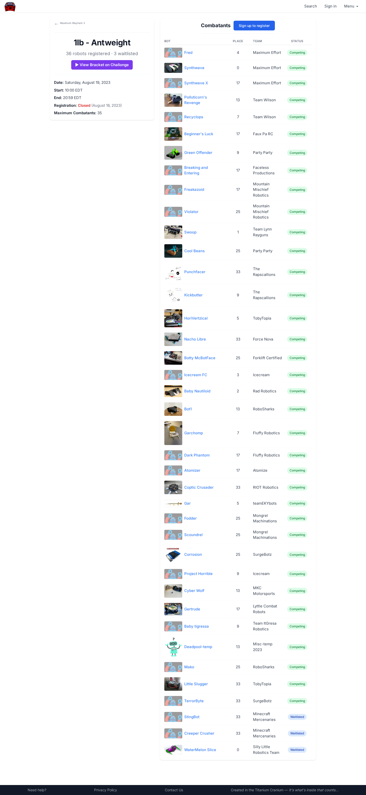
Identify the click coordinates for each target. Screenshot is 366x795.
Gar (187, 503)
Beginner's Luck (198, 133)
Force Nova (263, 339)
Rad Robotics (264, 391)
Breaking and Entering (196, 170)
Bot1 (188, 409)
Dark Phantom (197, 455)
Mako (189, 667)
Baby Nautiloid (197, 391)
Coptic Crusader (199, 487)
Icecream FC (195, 374)
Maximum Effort (267, 52)
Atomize (260, 470)
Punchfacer (194, 271)
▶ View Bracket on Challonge (102, 64)
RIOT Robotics (265, 487)
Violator (191, 211)
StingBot (191, 716)
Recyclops (193, 116)
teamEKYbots (265, 503)
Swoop (190, 232)
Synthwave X (196, 83)
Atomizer (192, 470)
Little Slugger (196, 683)
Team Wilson (264, 100)
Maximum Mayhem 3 (69, 23)
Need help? (37, 790)
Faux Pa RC (263, 133)
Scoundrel (193, 534)
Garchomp (193, 433)
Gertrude (192, 609)
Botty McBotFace (199, 357)
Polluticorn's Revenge (195, 100)
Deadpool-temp (198, 646)
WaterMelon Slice (200, 749)
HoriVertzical (196, 318)
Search (310, 6)
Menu (349, 6)
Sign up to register (254, 25)
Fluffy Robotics (266, 433)
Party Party (262, 152)
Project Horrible (198, 573)
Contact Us (174, 790)
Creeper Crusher (199, 733)
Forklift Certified (267, 357)
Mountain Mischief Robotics (261, 190)
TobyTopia (262, 318)
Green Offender (198, 152)
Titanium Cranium (269, 790)
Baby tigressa (196, 626)
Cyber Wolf (194, 590)
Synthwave (194, 67)
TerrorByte (194, 700)
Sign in (330, 6)
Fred (188, 52)
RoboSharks (263, 409)
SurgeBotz (262, 554)
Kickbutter (193, 295)
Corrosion (193, 554)
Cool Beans (194, 250)
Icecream (261, 374)
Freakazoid (194, 189)
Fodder (190, 518)
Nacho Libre (195, 339)
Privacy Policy (105, 790)
